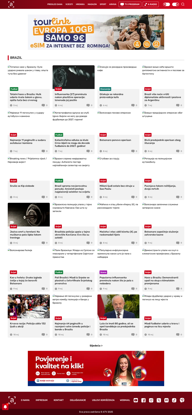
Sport (103, 4)
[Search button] (182, 4)
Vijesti (69, 4)
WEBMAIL (125, 400)
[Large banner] (96, 32)
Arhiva (112, 4)
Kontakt (59, 400)
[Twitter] (159, 400)
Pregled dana (54, 4)
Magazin (92, 4)
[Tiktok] (174, 400)
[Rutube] (166, 400)
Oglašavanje (78, 400)
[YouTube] (136, 400)
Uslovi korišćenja (103, 400)
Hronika (80, 4)
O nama (25, 400)
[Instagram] (151, 400)
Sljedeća (95, 345)
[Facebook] (143, 400)
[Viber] (182, 400)
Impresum (42, 400)
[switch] (166, 4)
